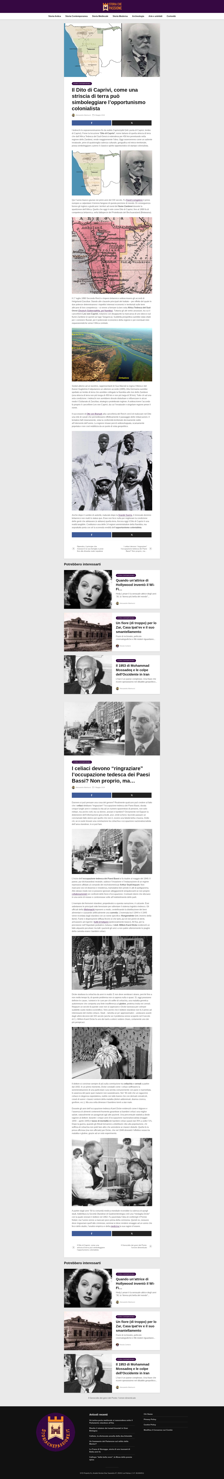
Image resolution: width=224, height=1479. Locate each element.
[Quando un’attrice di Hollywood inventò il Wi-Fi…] (88, 589)
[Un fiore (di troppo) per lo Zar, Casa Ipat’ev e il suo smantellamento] (88, 632)
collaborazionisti (79, 894)
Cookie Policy (150, 1425)
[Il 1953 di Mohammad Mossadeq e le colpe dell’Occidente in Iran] (88, 674)
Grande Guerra (125, 515)
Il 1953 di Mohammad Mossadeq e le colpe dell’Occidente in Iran (132, 670)
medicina (115, 1226)
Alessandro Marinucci (83, 115)
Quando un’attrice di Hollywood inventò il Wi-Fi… (135, 584)
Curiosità (171, 16)
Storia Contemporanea (76, 16)
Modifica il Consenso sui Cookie (158, 1430)
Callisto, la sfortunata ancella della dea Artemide (110, 1436)
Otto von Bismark (94, 414)
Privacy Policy (150, 1419)
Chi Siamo (148, 1414)
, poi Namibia (95, 311)
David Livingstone (134, 200)
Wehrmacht (89, 909)
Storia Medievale (100, 16)
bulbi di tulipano (101, 922)
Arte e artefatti (155, 16)
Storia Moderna (120, 16)
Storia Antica (54, 16)
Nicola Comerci (125, 646)
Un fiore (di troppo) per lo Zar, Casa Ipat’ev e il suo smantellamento (136, 627)
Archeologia (138, 16)
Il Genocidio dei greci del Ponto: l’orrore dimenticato (112, 1398)
